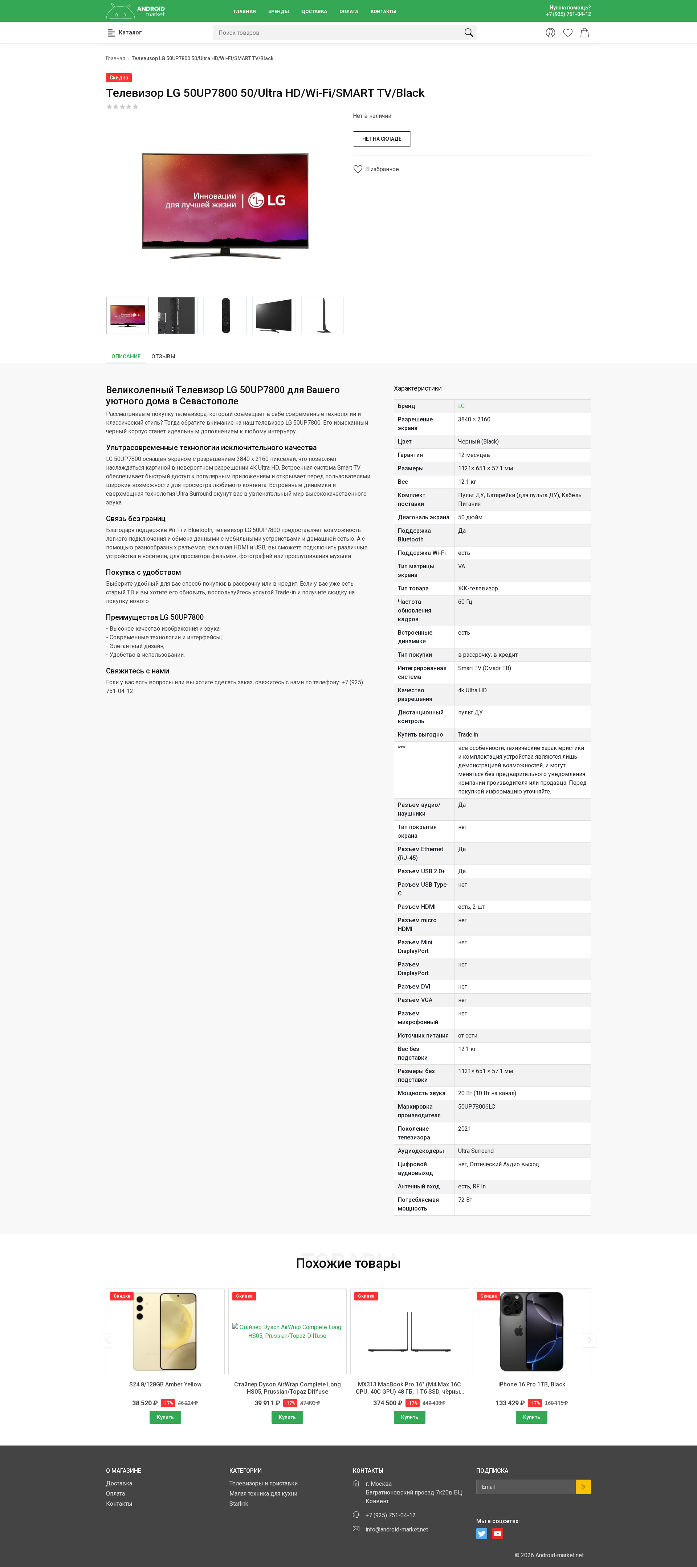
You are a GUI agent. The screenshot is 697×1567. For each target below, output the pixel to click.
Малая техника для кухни (263, 1493)
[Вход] (550, 33)
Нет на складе (382, 139)
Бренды (278, 11)
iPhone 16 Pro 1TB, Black (531, 1384)
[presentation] (108, 1340)
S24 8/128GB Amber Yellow (165, 1384)
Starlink (238, 1503)
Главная (245, 11)
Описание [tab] (125, 356)
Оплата (348, 11)
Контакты (383, 11)
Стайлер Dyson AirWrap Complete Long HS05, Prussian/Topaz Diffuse (287, 1388)
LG (461, 406)
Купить (165, 1417)
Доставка (314, 11)
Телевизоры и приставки (263, 1483)
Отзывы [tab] (163, 356)
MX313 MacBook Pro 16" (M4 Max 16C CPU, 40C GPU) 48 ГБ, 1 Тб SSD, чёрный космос (409, 1388)
